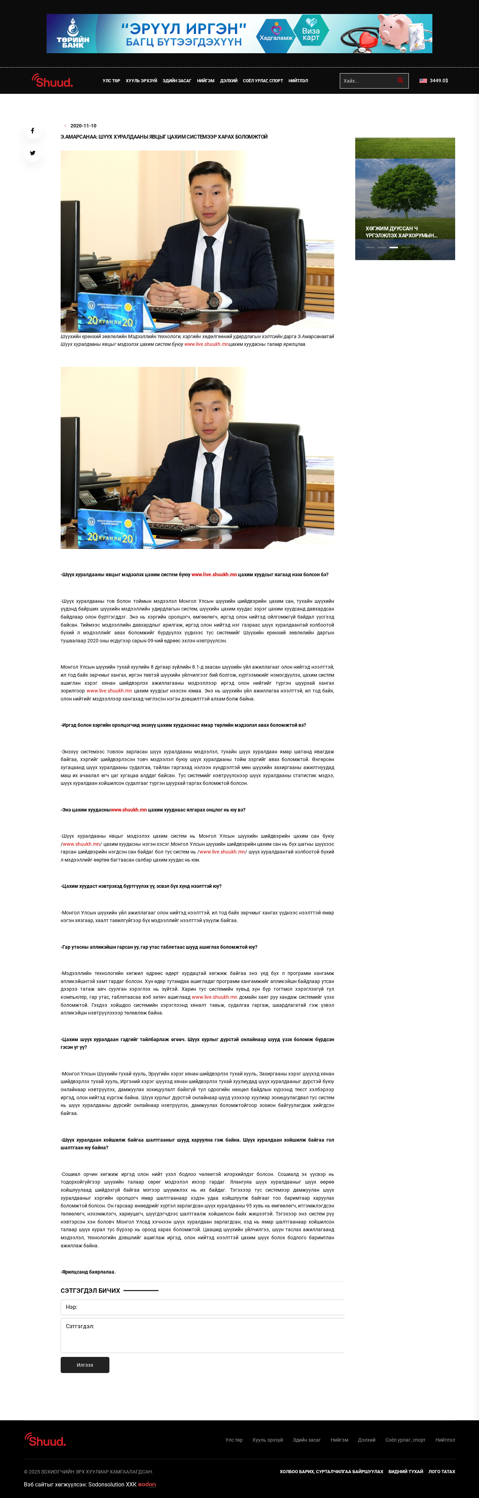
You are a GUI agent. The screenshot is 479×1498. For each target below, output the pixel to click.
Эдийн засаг (177, 80)
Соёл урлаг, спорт (263, 80)
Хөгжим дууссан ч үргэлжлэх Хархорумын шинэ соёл (400, 232)
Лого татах (442, 1471)
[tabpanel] (405, 199)
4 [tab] (406, 247)
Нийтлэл (298, 80)
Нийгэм (206, 80)
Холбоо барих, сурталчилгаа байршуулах (331, 1471)
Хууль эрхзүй (141, 80)
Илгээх (85, 1365)
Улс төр (111, 80)
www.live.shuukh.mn (109, 691)
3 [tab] (394, 247)
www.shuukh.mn (81, 844)
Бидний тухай (406, 1471)
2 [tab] (382, 247)
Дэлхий (228, 80)
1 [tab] (370, 109)
